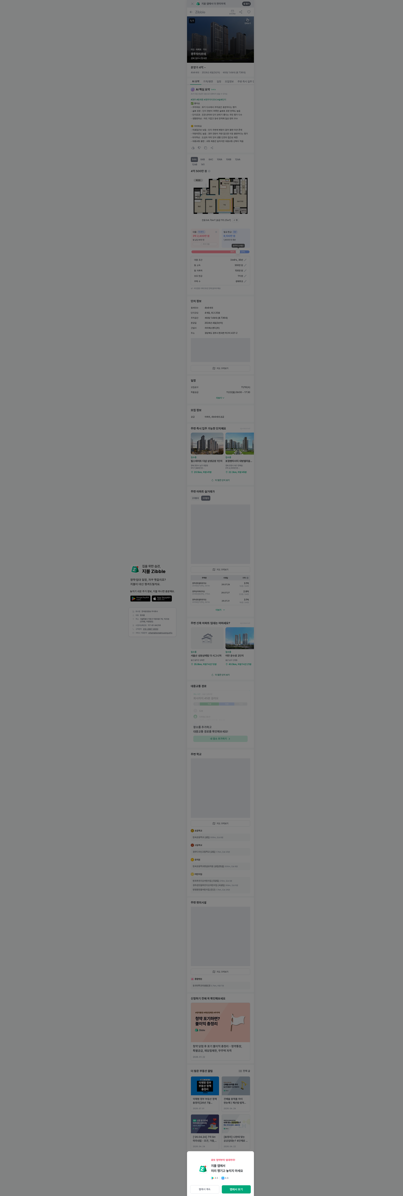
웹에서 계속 (204, 1189)
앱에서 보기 (236, 1189)
